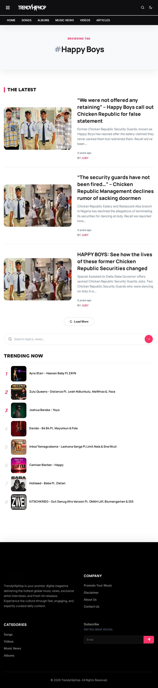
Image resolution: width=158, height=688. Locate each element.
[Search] (142, 7)
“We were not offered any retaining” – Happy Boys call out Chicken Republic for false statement (115, 110)
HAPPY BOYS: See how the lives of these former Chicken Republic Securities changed (114, 261)
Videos (8, 641)
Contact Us (91, 606)
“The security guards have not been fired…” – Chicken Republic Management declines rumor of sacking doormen (115, 187)
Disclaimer (91, 592)
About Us (90, 599)
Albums (9, 655)
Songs (8, 634)
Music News (12, 648)
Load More (81, 321)
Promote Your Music (98, 585)
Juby (85, 158)
